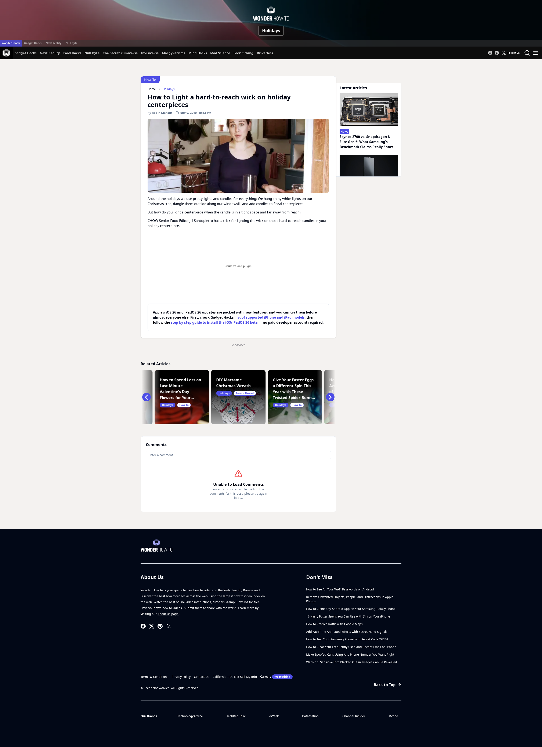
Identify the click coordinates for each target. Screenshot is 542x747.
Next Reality (53, 43)
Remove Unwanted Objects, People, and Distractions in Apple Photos (349, 599)
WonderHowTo (11, 43)
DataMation (310, 716)
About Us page (168, 614)
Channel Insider (353, 716)
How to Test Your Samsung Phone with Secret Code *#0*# (347, 639)
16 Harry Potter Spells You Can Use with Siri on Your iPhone (348, 616)
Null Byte (71, 43)
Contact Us (201, 677)
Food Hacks (72, 53)
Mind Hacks (197, 53)
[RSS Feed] (168, 626)
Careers (275, 676)
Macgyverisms (173, 53)
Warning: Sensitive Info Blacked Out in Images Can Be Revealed (351, 662)
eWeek (274, 716)
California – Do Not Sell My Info (235, 677)
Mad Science (220, 53)
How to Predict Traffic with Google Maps (334, 624)
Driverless (265, 53)
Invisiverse (150, 53)
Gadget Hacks (32, 43)
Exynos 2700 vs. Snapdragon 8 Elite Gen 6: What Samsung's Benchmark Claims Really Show (366, 141)
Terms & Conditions (154, 677)
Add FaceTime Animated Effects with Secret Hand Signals (346, 632)
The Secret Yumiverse (120, 53)
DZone (393, 716)
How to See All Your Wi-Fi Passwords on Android (340, 589)
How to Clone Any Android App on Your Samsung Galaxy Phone (350, 609)
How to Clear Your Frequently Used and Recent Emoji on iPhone (351, 647)
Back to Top (384, 684)
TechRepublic (236, 716)
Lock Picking (243, 53)
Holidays (271, 30)
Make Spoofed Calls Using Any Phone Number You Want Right (350, 654)
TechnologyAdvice (190, 716)
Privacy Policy (181, 677)
